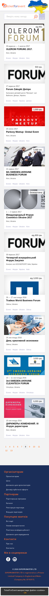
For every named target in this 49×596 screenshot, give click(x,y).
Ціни (8, 481)
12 (6, 450)
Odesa (28, 310)
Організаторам (12, 476)
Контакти (10, 548)
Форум (15, 58)
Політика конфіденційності (18, 530)
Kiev (28, 58)
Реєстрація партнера (15, 507)
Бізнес (8, 58)
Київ (27, 269)
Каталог (9, 503)
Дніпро (29, 101)
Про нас (9, 543)
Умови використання (15, 525)
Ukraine (22, 58)
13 (11, 450)
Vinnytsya (29, 393)
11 (39, 447)
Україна (22, 101)
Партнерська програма (16, 499)
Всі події (9, 521)
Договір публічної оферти (17, 489)
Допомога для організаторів (18, 485)
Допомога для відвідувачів (17, 534)
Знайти (36, 17)
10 (34, 447)
